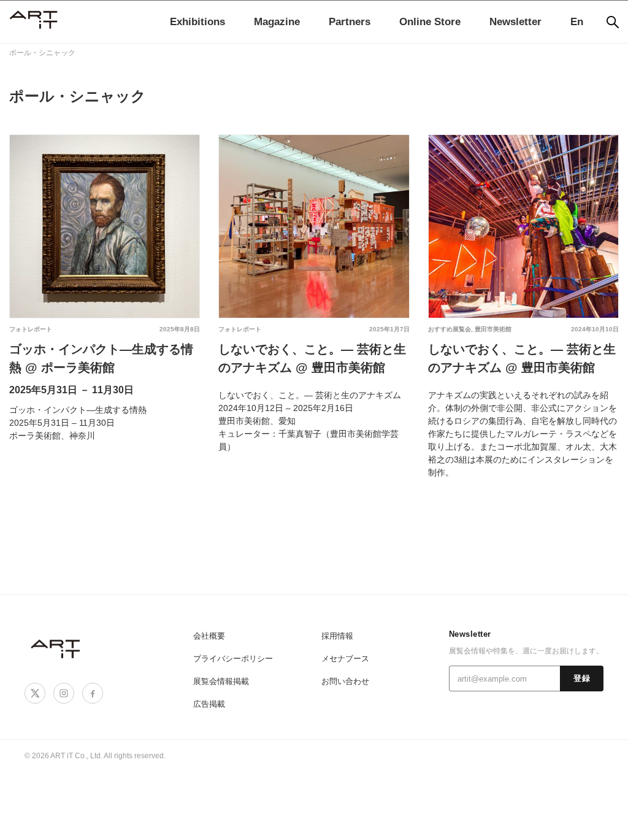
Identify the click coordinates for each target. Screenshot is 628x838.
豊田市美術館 (493, 329)
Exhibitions (197, 22)
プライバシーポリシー (233, 658)
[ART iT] (56, 648)
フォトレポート (30, 329)
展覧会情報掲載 (221, 681)
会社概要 (209, 635)
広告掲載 (209, 704)
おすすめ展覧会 (449, 329)
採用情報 (337, 635)
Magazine (277, 22)
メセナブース (345, 658)
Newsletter (515, 22)
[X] (35, 693)
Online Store (430, 22)
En (576, 22)
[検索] (613, 22)
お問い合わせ (345, 681)
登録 (581, 678)
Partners (349, 22)
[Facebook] (92, 693)
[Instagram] (63, 693)
